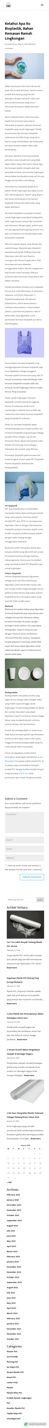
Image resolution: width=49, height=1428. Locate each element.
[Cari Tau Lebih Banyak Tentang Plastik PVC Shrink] (25, 925)
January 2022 (13, 1323)
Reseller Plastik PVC (16, 1408)
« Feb (9, 1182)
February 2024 (13, 1195)
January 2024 (13, 1200)
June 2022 (11, 1298)
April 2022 (11, 1308)
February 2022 (13, 1318)
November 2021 (14, 1334)
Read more (12, 967)
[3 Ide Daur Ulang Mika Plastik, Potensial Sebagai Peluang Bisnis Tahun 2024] (25, 1095)
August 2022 (12, 1287)
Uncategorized (13, 1418)
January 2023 (13, 1262)
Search (40, 899)
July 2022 (11, 1293)
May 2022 (11, 1303)
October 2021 (13, 1339)
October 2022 (13, 1277)
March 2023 (12, 1251)
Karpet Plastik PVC (15, 1372)
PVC (8, 1403)
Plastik (31, 44)
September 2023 (14, 1220)
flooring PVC (12, 1362)
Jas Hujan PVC (13, 1367)
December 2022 (14, 1267)
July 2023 (11, 1231)
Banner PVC (12, 1351)
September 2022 (14, 1282)
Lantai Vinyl (12, 1382)
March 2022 (12, 1313)
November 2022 (14, 1272)
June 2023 (11, 1236)
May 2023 (11, 1241)
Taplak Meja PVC (14, 1413)
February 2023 (13, 1256)
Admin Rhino (12, 44)
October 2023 (13, 1215)
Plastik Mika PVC (14, 1393)
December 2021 (14, 1329)
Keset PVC (11, 1377)
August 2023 (12, 1226)
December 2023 (14, 1205)
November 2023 (14, 1210)
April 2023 (11, 1246)
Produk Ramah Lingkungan (19, 1398)
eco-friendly (12, 1356)
